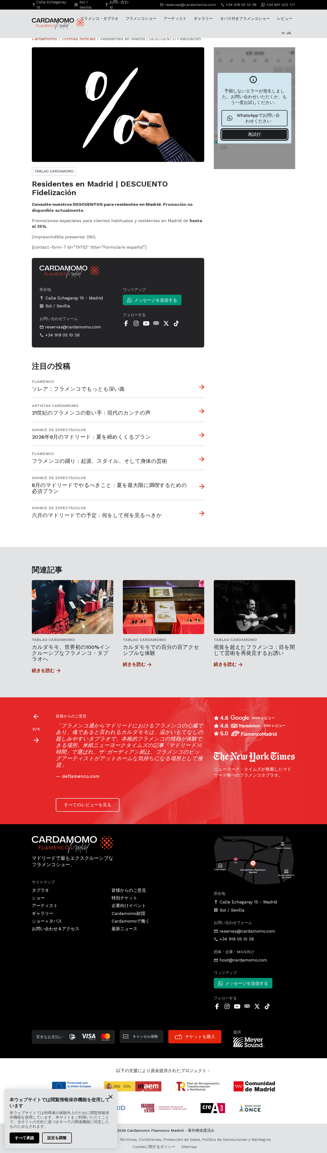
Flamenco (43, 381)
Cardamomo (44, 38)
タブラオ (40, 890)
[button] (36, 740)
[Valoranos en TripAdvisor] (156, 323)
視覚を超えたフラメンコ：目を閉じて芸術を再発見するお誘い (254, 650)
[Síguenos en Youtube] (146, 323)
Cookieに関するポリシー (154, 1146)
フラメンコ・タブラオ (99, 18)
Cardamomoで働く (131, 920)
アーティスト (175, 18)
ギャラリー (203, 18)
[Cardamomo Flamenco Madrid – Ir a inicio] (50, 23)
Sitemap (189, 1146)
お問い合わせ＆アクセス (55, 928)
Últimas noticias (79, 38)
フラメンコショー (141, 18)
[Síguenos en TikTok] (176, 323)
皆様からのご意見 (129, 890)
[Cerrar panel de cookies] (111, 1097)
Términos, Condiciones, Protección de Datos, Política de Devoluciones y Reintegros (195, 1139)
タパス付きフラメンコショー (245, 18)
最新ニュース (124, 928)
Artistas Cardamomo (55, 405)
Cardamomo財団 (128, 913)
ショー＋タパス (47, 920)
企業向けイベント (129, 905)
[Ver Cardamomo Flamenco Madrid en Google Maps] (254, 859)
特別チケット (124, 897)
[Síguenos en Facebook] (126, 323)
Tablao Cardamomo (53, 171)
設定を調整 (57, 1138)
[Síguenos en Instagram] (136, 323)
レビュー (284, 18)
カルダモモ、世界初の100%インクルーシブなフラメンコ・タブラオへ (71, 653)
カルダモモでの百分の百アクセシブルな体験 (161, 650)
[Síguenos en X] (166, 323)
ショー (38, 897)
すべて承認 (24, 1138)
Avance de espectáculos (59, 429)
